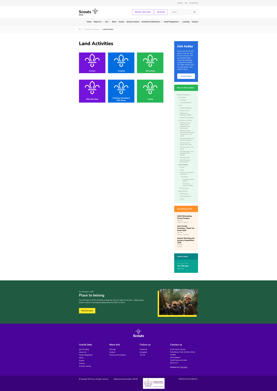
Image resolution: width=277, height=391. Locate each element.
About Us (97, 22)
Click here (183, 367)
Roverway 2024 (184, 157)
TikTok (142, 355)
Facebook (143, 349)
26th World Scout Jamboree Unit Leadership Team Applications (185, 125)
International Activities (185, 120)
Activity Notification (186, 108)
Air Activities (182, 97)
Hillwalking (184, 177)
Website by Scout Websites (188, 379)
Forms (180, 105)
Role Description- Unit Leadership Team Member (186, 153)
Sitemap (112, 349)
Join (186, 3)
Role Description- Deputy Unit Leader (185, 143)
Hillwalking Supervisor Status (188, 184)
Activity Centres (132, 22)
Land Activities (183, 165)
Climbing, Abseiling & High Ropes (186, 173)
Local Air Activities (185, 102)
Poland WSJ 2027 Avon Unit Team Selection (187, 139)
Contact (195, 22)
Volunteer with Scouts (143, 12)
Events (121, 22)
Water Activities (183, 191)
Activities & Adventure (151, 22)
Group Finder (193, 3)
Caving (182, 170)
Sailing (182, 199)
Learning (185, 22)
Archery (182, 167)
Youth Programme (171, 22)
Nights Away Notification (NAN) (185, 114)
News (114, 22)
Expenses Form (184, 110)
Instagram (143, 352)
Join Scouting (84, 349)
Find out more (87, 311)
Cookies (180, 3)
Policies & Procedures (117, 355)
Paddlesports (184, 194)
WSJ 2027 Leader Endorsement (185, 161)
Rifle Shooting (184, 188)
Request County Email (186, 117)
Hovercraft (183, 100)
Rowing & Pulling (185, 196)
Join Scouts (161, 12)
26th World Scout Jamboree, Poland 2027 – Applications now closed (187, 133)
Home (89, 22)
